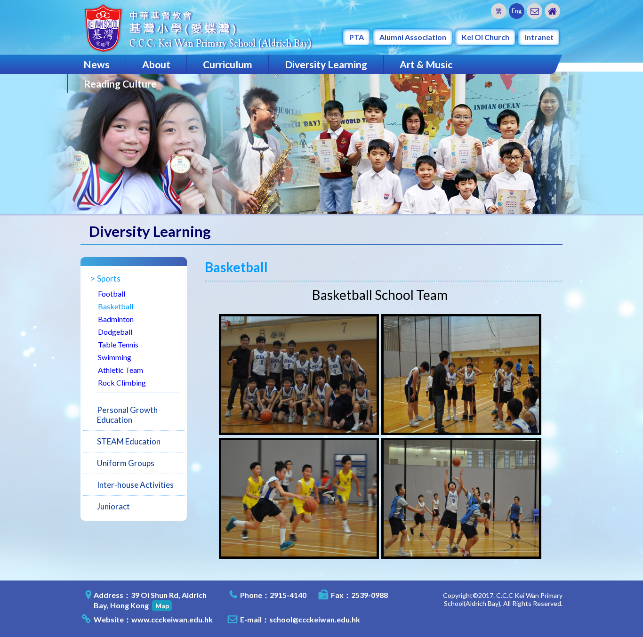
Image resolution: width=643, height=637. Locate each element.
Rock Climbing (122, 382)
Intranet (539, 36)
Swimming (114, 357)
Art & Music (426, 64)
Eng (517, 11)
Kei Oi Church (485, 36)
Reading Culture (120, 83)
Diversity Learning (326, 64)
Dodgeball (115, 331)
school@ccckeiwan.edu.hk (314, 619)
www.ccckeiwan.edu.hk (172, 619)
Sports (109, 278)
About (156, 64)
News (96, 64)
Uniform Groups (125, 463)
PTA (356, 36)
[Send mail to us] (534, 11)
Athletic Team (120, 369)
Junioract (113, 506)
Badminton (116, 318)
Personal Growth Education (127, 415)
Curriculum (227, 64)
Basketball (115, 306)
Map (162, 606)
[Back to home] (552, 11)
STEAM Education (129, 441)
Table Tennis (118, 344)
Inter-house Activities (135, 485)
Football (111, 293)
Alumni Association (412, 36)
